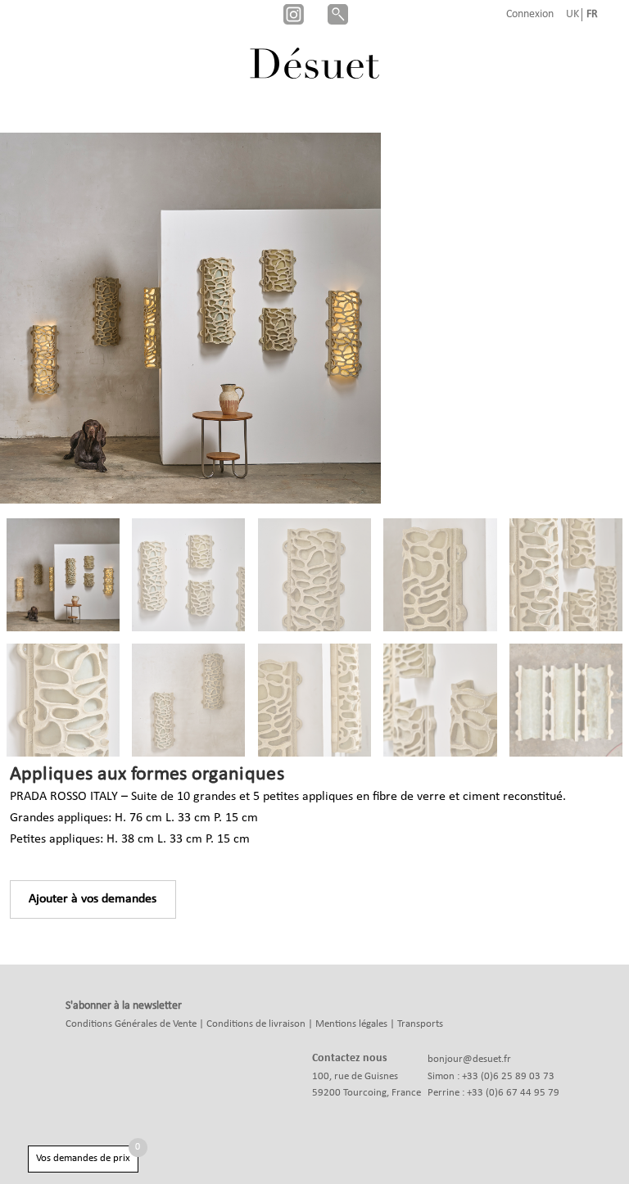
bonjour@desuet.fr (469, 1059)
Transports (420, 1024)
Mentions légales (351, 1024)
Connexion (530, 14)
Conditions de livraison (255, 1024)
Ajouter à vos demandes (92, 899)
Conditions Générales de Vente (131, 1024)
